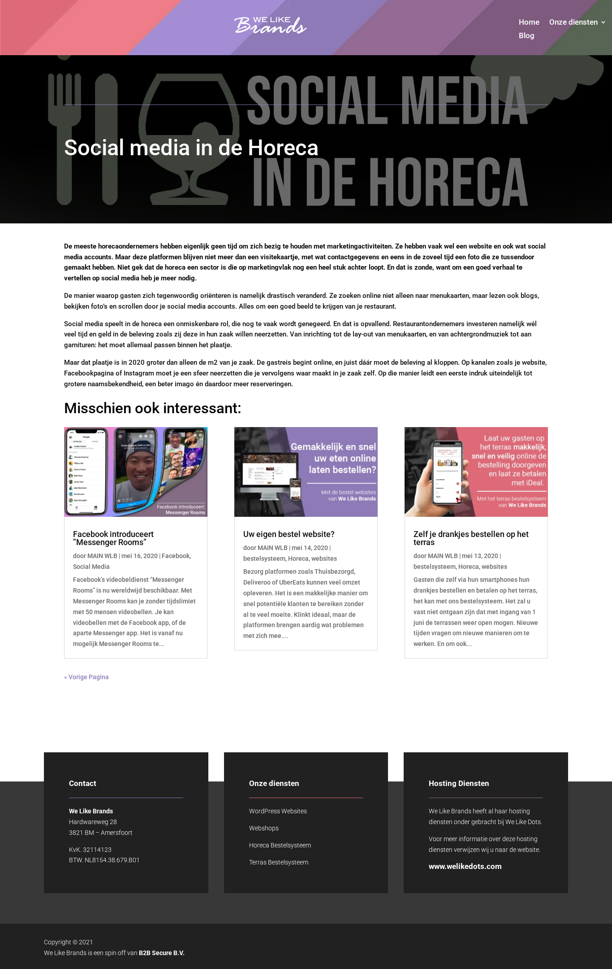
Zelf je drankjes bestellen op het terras (471, 538)
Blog (526, 36)
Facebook (176, 555)
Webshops (264, 828)
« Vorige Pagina (86, 677)
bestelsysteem (264, 558)
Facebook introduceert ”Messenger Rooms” (113, 538)
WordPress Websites (278, 811)
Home (529, 22)
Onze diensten (573, 22)
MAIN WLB (102, 555)
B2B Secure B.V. (162, 952)
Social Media (91, 566)
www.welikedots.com (465, 866)
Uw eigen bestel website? (289, 534)
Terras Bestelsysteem (278, 862)
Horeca (298, 558)
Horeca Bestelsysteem (280, 845)
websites (324, 558)
